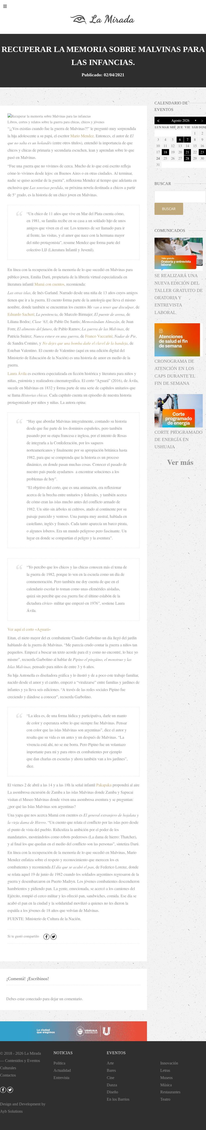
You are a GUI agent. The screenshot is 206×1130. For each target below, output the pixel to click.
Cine (110, 1078)
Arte (110, 1063)
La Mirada (32, 1053)
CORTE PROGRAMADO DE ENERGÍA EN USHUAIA (178, 440)
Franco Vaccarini (98, 336)
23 (202, 152)
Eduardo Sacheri (21, 314)
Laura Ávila (17, 373)
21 (187, 152)
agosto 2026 (180, 120)
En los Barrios (118, 1099)
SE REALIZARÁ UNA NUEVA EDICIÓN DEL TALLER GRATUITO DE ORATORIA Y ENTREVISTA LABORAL (178, 294)
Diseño (112, 1092)
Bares (111, 1070)
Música (166, 1085)
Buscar (169, 208)
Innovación (169, 1063)
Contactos (8, 1075)
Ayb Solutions (11, 1111)
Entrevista (61, 1078)
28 (187, 158)
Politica (59, 1063)
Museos (166, 1078)
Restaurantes (170, 1092)
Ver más (180, 461)
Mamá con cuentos (49, 284)
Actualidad (62, 1070)
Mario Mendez (82, 135)
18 (165, 152)
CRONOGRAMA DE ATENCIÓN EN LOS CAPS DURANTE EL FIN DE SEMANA (174, 372)
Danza (112, 1085)
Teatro (165, 1099)
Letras (165, 1070)
